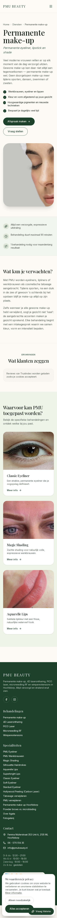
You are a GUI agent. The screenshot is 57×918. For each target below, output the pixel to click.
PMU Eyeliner (10, 751)
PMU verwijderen (12, 800)
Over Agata (9, 813)
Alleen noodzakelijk (19, 900)
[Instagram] (14, 699)
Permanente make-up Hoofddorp (20, 804)
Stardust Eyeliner (12, 787)
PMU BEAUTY (14, 6)
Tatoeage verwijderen (15, 796)
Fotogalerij (8, 818)
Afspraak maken (17, 121)
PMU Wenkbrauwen (13, 756)
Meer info (12, 490)
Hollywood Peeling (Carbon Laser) (21, 791)
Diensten (17, 24)
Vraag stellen (15, 131)
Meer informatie (13, 892)
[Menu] (51, 6)
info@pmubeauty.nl (18, 847)
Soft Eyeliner (9, 782)
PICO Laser (9, 726)
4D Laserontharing (12, 722)
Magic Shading (11, 760)
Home (6, 24)
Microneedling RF (12, 730)
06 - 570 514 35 (16, 842)
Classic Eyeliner (11, 778)
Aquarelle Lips (10, 769)
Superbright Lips (11, 773)
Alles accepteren (19, 908)
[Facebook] (6, 699)
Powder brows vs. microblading (19, 809)
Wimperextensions (13, 735)
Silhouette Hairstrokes (14, 765)
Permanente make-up (14, 717)
